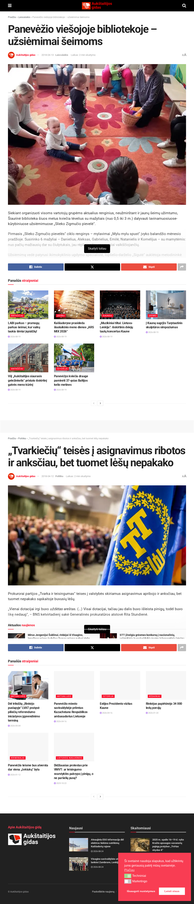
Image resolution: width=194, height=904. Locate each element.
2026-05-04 (15, 726)
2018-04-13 (47, 55)
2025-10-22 (61, 783)
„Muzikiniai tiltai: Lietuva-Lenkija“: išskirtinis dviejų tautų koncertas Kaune (116, 327)
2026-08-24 (98, 851)
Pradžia (12, 17)
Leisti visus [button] (171, 891)
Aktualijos (18, 696)
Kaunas (107, 315)
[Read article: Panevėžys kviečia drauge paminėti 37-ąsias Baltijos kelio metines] (74, 358)
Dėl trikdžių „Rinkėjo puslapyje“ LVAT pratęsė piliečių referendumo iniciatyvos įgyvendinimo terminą (24, 712)
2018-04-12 (47, 476)
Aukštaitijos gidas (25, 55)
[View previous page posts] (94, 403)
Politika (22, 438)
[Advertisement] (97, 425)
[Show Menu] (10, 5)
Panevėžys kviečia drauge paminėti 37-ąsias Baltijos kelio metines (71, 380)
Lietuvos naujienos (69, 758)
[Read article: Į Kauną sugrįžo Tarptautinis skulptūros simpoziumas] (166, 304)
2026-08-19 (15, 336)
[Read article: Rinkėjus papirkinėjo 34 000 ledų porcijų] (166, 685)
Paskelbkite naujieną (103, 891)
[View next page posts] (100, 403)
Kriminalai (17, 758)
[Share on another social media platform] (182, 267)
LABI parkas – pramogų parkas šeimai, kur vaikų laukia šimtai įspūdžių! (24, 327)
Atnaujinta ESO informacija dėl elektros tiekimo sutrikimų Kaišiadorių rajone (107, 843)
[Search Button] (184, 5)
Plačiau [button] (129, 870)
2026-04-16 (61, 721)
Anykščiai (17, 315)
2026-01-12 (15, 775)
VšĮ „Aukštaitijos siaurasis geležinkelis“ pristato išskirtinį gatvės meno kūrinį (27, 380)
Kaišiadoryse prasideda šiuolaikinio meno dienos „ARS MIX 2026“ (74, 327)
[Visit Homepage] (97, 5)
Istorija (62, 369)
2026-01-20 (153, 713)
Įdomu (61, 315)
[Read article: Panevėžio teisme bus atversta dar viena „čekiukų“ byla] (28, 747)
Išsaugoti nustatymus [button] (141, 891)
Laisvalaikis (24, 17)
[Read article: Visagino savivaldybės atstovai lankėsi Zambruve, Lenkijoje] (78, 864)
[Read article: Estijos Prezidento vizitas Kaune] (120, 685)
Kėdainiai (154, 696)
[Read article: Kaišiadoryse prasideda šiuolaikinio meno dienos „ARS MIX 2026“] (74, 304)
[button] (127, 876)
